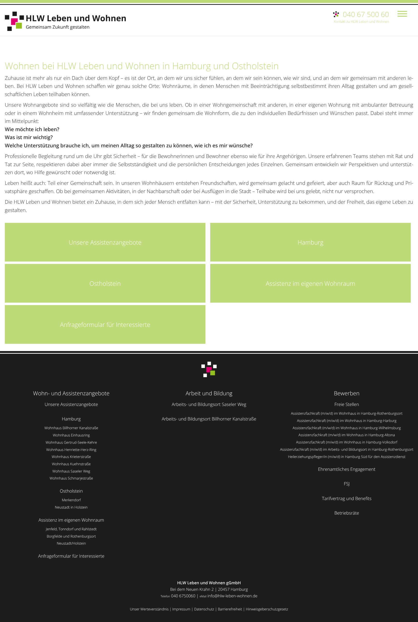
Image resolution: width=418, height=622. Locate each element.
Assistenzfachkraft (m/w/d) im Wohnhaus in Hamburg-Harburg (346, 420)
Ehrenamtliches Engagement (346, 469)
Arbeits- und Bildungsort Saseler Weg (209, 404)
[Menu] (402, 14)
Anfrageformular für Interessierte (71, 556)
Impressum (181, 609)
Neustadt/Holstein (71, 543)
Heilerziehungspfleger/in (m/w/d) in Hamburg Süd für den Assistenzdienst (346, 456)
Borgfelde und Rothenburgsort (71, 536)
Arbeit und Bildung (209, 393)
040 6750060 (183, 596)
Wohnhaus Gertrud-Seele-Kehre (71, 442)
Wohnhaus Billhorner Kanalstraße (71, 428)
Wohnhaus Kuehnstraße (71, 464)
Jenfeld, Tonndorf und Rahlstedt (71, 529)
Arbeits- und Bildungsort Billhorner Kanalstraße (209, 419)
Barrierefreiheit (230, 609)
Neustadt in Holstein (71, 507)
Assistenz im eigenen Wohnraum (71, 520)
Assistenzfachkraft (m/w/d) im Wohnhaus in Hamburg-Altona (347, 435)
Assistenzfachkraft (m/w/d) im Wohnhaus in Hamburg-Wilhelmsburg (347, 428)
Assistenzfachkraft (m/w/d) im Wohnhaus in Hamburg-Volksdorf (346, 442)
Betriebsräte (346, 513)
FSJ (347, 484)
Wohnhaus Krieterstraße (71, 456)
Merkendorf (71, 500)
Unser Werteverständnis (149, 609)
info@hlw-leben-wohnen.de (232, 596)
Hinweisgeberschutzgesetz (267, 609)
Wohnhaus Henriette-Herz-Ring (71, 449)
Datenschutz (204, 609)
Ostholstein (71, 491)
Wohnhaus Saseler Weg (71, 471)
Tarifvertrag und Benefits (347, 498)
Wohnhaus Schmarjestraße (71, 478)
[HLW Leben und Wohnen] (68, 21)
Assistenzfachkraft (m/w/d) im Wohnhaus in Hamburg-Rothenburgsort (347, 413)
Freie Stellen (347, 404)
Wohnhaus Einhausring (71, 435)
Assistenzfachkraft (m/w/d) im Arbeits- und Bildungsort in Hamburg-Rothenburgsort (346, 449)
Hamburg (71, 419)
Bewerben (347, 393)
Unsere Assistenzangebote (71, 404)
